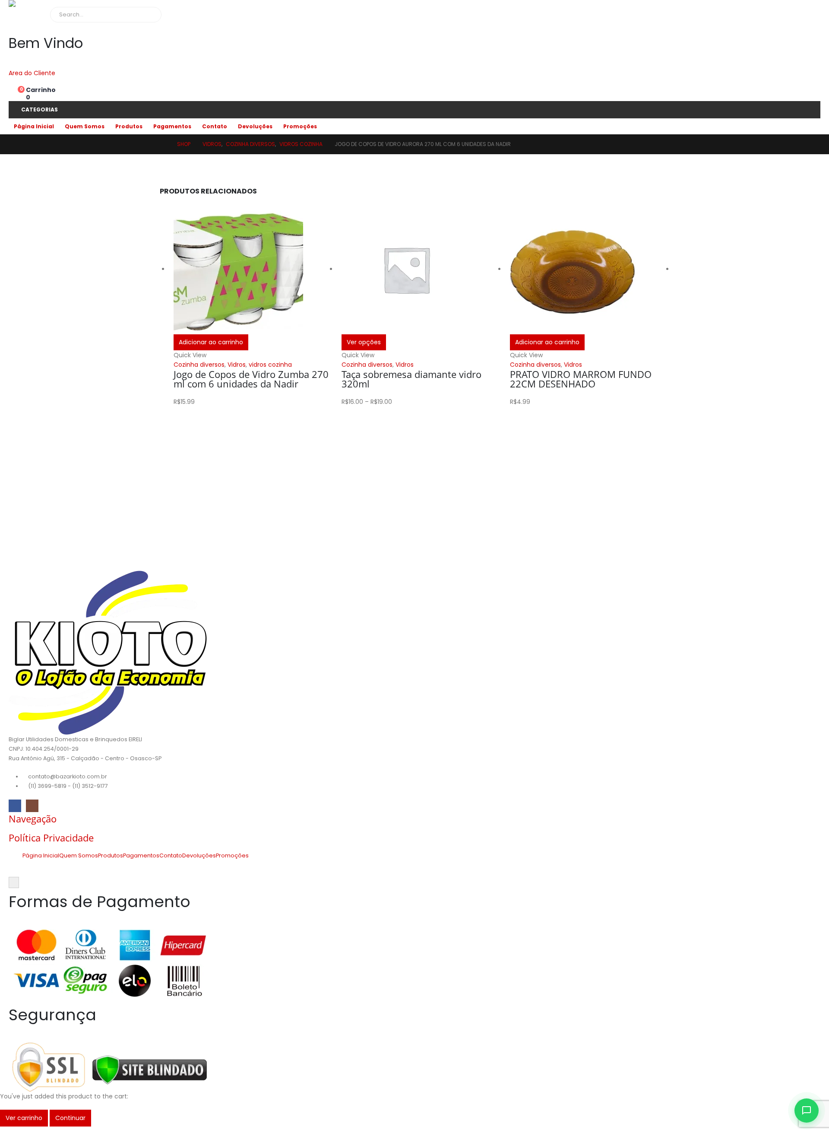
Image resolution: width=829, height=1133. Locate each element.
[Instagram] (32, 806)
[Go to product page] (253, 269)
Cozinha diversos (199, 364)
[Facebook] (15, 806)
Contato (214, 126)
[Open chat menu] (806, 1110)
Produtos (128, 126)
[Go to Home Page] (162, 144)
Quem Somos (84, 126)
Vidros (237, 364)
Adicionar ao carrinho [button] (211, 342)
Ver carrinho (24, 1118)
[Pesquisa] (149, 14)
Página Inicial (34, 126)
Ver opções (364, 342)
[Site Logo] (41, 3)
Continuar (70, 1118)
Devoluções (255, 126)
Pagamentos (172, 126)
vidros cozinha (270, 364)
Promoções (300, 126)
